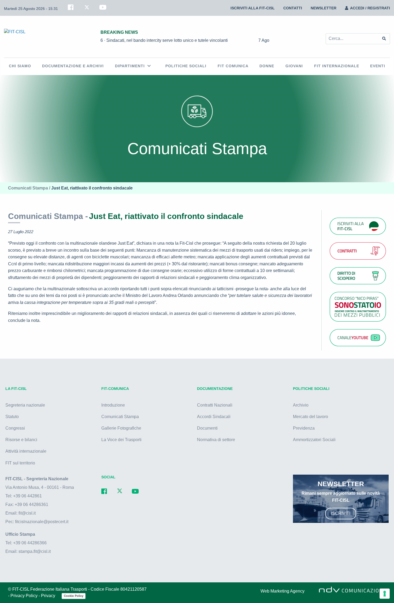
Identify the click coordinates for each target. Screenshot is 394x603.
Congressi (15, 428)
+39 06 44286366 (30, 543)
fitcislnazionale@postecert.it (41, 521)
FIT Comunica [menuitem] (233, 66)
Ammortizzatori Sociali (314, 439)
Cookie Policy (73, 596)
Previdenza (304, 428)
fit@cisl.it (27, 513)
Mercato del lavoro (310, 416)
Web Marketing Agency (282, 591)
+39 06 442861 (27, 496)
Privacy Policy (24, 595)
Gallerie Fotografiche (121, 428)
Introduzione (113, 405)
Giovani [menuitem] (294, 66)
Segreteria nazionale (25, 405)
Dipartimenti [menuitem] (130, 66)
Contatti (292, 8)
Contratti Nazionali (214, 405)
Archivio (300, 405)
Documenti (207, 428)
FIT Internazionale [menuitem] (336, 66)
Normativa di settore (216, 439)
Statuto (12, 416)
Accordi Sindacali (214, 416)
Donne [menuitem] (266, 66)
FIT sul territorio (20, 463)
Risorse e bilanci (21, 439)
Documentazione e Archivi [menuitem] (73, 66)
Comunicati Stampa (120, 416)
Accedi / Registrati (370, 8)
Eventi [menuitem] (377, 66)
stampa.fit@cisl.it (34, 551)
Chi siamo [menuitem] (20, 66)
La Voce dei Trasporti (121, 439)
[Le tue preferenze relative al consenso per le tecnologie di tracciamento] (385, 594)
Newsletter (323, 8)
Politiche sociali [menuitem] (185, 66)
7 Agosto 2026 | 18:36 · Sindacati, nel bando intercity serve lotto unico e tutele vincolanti (131, 40)
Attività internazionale (25, 451)
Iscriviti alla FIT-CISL (253, 8)
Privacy (48, 595)
